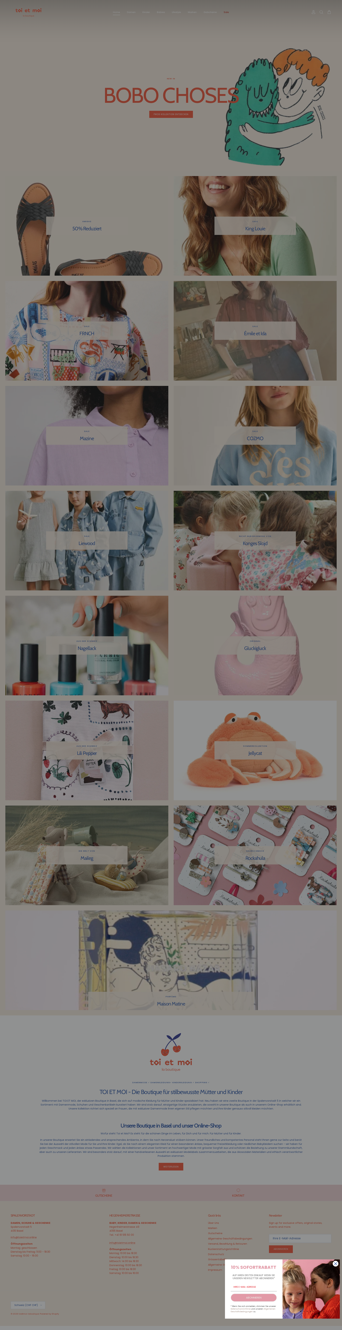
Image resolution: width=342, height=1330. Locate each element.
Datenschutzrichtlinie (241, 1309)
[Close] (335, 1263)
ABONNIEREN (253, 1297)
